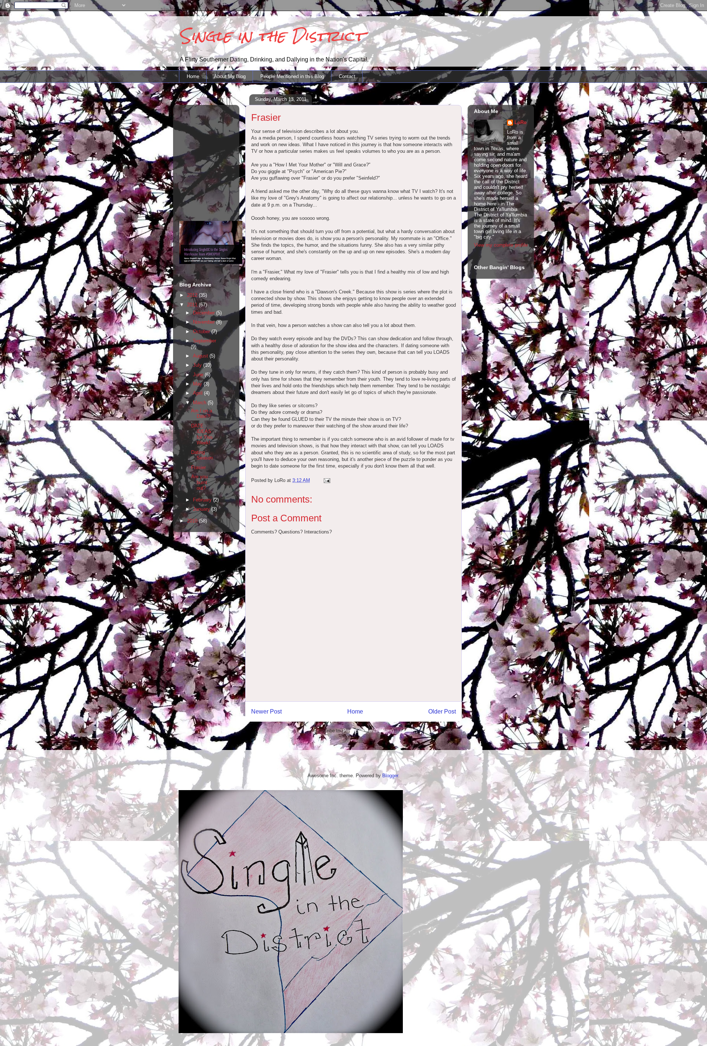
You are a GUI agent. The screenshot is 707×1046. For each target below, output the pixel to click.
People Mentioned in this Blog (292, 76)
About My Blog (230, 76)
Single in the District (271, 36)
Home (193, 76)
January (202, 509)
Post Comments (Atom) (368, 730)
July (198, 365)
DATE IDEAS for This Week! (202, 434)
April (198, 393)
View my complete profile (501, 245)
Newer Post (266, 711)
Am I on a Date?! (201, 413)
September (204, 341)
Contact (347, 76)
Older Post (442, 711)
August (201, 356)
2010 (193, 521)
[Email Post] (326, 480)
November (204, 322)
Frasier (198, 467)
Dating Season (202, 455)
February (203, 500)
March (200, 402)
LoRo (520, 122)
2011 (193, 304)
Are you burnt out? (199, 482)
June (199, 374)
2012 (193, 295)
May (198, 384)
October (202, 331)
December (204, 313)
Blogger (390, 775)
